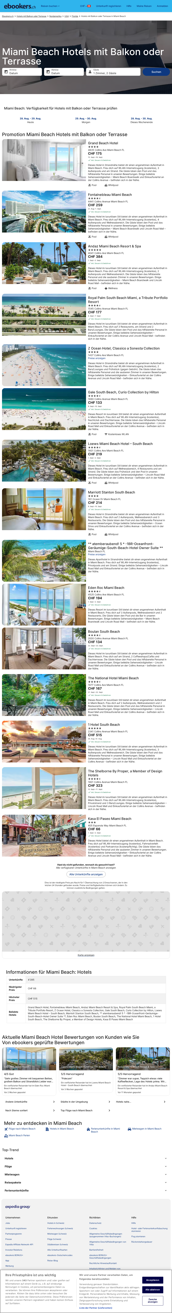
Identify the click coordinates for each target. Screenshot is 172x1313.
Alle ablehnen (152, 1289)
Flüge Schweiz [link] (54, 1239)
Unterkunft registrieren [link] (16, 1228)
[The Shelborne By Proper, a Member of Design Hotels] (86, 790)
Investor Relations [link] (13, 1250)
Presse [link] (8, 1239)
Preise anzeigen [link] (96, 358)
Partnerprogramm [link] (13, 1233)
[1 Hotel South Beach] (86, 743)
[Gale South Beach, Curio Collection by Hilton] (86, 413)
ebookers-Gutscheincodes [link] (59, 1255)
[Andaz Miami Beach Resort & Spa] (86, 267)
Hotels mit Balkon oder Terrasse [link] (31, 16)
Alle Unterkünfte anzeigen (86, 874)
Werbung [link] (9, 1266)
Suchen (156, 71)
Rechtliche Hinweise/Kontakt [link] (103, 1263)
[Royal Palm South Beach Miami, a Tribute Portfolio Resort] (86, 318)
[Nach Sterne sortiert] (30, 1110)
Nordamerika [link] (55, 16)
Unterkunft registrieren (108, 6)
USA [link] (66, 16)
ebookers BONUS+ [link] (14, 1255)
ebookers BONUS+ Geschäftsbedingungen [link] (100, 1256)
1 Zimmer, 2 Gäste (104, 73)
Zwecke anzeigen (153, 1300)
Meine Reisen (144, 6)
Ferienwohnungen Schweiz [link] (60, 1228)
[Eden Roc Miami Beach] (86, 605)
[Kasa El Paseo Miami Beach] (86, 837)
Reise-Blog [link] (52, 1260)
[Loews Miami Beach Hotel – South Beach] (86, 463)
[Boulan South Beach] (86, 650)
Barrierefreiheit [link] (96, 1250)
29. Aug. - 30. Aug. (86, 118)
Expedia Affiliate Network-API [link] (19, 1244)
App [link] (7, 1260)
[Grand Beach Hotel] (86, 164)
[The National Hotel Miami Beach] (86, 696)
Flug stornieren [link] (138, 1236)
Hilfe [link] (133, 1223)
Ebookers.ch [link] (8, 16)
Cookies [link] (93, 1228)
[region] (86, 1291)
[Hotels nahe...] (141, 1102)
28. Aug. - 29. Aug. (30, 118)
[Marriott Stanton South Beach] (86, 513)
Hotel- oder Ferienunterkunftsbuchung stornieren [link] (149, 1229)
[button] (86, 1158)
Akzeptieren (152, 1280)
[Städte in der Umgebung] (86, 1102)
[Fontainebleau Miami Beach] (86, 215)
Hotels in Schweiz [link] (55, 1223)
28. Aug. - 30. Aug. (141, 118)
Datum (13, 73)
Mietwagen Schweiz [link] (57, 1233)
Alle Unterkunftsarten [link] (57, 1250)
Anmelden (162, 6)
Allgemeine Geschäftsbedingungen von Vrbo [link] (107, 1243)
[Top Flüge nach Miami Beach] (86, 1110)
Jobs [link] (7, 1223)
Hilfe (128, 6)
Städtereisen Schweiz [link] (57, 1244)
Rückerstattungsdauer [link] (141, 1242)
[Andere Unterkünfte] (30, 1102)
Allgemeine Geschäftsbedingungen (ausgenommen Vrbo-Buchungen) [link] (105, 1235)
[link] (24, 1130)
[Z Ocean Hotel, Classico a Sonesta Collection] (86, 365)
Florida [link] (75, 16)
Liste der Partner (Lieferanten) (95, 1307)
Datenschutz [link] (95, 1223)
